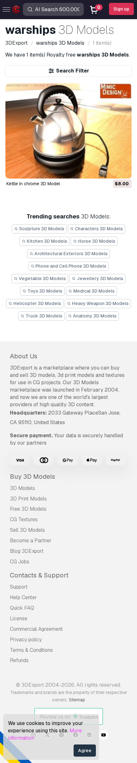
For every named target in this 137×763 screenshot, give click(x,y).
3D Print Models (28, 498)
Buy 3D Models (32, 476)
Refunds (19, 660)
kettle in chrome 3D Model (33, 184)
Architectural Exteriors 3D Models (70, 253)
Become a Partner (31, 540)
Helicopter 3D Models (36, 303)
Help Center (23, 597)
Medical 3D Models (93, 291)
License (18, 618)
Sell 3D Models (27, 530)
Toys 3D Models (44, 291)
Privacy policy (26, 639)
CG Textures (24, 519)
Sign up (121, 9)
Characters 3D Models (98, 229)
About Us (23, 356)
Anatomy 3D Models (94, 316)
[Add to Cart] (109, 169)
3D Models (22, 488)
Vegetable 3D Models (42, 278)
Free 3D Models (28, 509)
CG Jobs (19, 561)
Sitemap (77, 700)
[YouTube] (103, 735)
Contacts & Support (39, 575)
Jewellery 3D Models (99, 278)
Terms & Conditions (31, 650)
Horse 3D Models (96, 241)
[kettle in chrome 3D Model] (68, 130)
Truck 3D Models (43, 316)
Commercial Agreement (36, 629)
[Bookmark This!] (122, 169)
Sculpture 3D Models (41, 229)
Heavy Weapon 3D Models (100, 303)
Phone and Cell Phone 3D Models (70, 266)
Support (19, 587)
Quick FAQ (22, 608)
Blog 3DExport (27, 551)
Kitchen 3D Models (46, 241)
